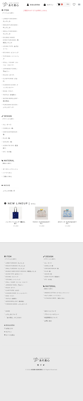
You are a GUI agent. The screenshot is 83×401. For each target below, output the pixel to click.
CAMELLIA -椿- (8, 128)
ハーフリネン (7, 173)
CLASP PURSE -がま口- (10, 80)
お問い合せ (48, 321)
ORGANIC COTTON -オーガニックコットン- (57, 292)
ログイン (9, 332)
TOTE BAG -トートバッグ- (11, 57)
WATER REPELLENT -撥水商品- (11, 100)
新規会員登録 (9, 325)
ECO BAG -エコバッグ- (11, 52)
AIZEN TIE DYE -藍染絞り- (10, 147)
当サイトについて (50, 311)
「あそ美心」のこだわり (14, 317)
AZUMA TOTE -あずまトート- (11, 47)
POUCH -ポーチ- (9, 75)
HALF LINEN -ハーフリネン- (52, 295)
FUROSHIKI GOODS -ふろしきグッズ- (10, 106)
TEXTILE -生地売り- (10, 95)
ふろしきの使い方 (9, 191)
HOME (8, 311)
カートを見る (10, 335)
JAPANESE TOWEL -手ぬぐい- (10, 70)
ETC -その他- (7, 152)
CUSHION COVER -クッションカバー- (16, 293)
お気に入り (9, 328)
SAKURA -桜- (8, 142)
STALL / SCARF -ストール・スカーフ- (10, 64)
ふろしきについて (11, 314)
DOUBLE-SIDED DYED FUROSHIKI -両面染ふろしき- (11, 40)
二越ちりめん (7, 176)
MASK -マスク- (8, 91)
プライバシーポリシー (51, 314)
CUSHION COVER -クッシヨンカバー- (10, 86)
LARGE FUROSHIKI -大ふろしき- (10, 20)
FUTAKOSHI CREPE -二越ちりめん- (54, 298)
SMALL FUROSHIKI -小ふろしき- (10, 32)
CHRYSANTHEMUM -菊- (10, 133)
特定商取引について (51, 317)
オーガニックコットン (10, 169)
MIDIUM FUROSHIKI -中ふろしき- (11, 26)
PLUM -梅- (6, 138)
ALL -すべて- (7, 124)
